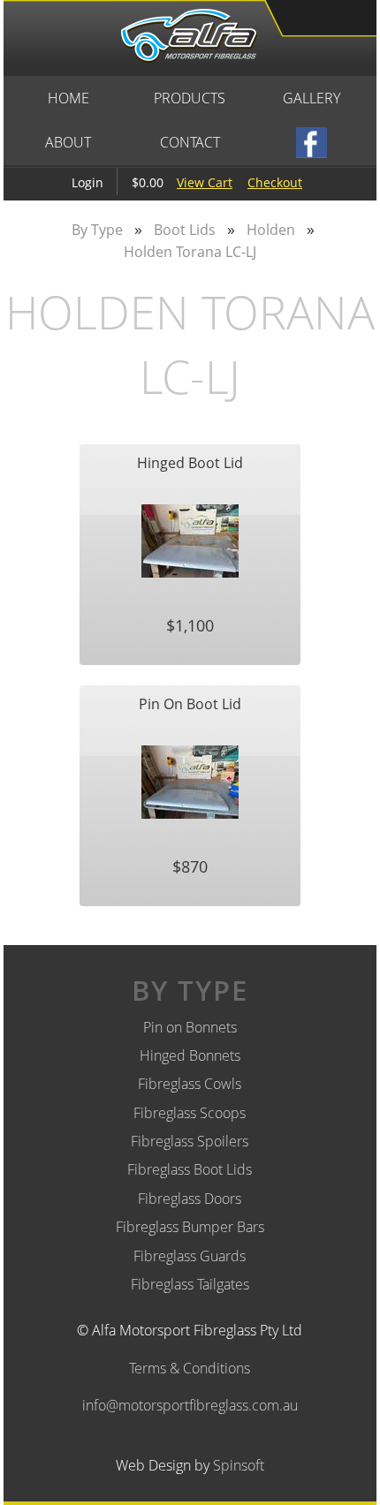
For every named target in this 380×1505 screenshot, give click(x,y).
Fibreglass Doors (189, 1198)
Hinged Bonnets (190, 1055)
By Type (97, 229)
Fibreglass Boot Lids (189, 1169)
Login (87, 182)
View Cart (204, 182)
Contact (190, 142)
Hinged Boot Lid (190, 463)
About (68, 142)
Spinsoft (238, 1465)
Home (68, 98)
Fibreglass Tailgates (190, 1284)
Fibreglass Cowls (189, 1083)
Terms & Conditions (189, 1368)
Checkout (274, 182)
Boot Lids (185, 229)
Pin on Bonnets (190, 1027)
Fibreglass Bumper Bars (190, 1227)
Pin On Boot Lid (190, 704)
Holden (271, 229)
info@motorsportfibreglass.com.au (190, 1405)
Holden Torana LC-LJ (190, 251)
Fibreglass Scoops (189, 1113)
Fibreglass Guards (189, 1256)
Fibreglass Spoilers (189, 1141)
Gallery (311, 98)
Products (189, 98)
